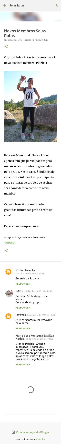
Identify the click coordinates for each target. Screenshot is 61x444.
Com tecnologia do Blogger (32, 432)
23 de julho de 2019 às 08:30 (30, 273)
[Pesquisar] (56, 5)
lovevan (21, 314)
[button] (6, 47)
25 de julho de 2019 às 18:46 (41, 315)
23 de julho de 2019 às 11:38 (38, 291)
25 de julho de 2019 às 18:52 (39, 339)
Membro (9, 243)
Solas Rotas (17, 5)
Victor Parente (25, 270)
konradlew (40, 439)
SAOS (19, 291)
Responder (23, 283)
